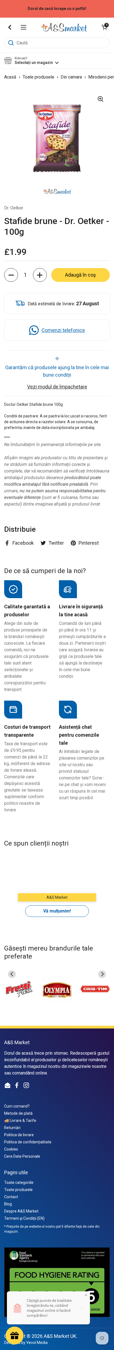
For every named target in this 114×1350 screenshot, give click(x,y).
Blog (8, 1204)
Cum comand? (17, 1106)
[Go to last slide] (12, 974)
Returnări (12, 1127)
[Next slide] (102, 974)
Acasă (10, 77)
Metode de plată (18, 1113)
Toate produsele (39, 77)
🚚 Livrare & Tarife (20, 1120)
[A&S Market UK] (64, 27)
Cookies (11, 1149)
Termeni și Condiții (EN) (24, 1218)
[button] (104, 27)
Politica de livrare (19, 1135)
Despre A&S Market (21, 1211)
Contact (11, 1197)
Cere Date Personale (22, 1156)
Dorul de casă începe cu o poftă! (57, 9)
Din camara (72, 77)
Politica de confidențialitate (27, 1142)
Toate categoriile (18, 1182)
